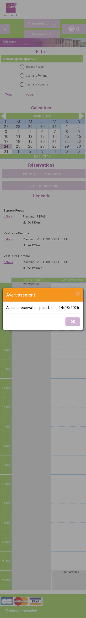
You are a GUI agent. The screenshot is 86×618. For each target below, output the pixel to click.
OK (72, 322)
